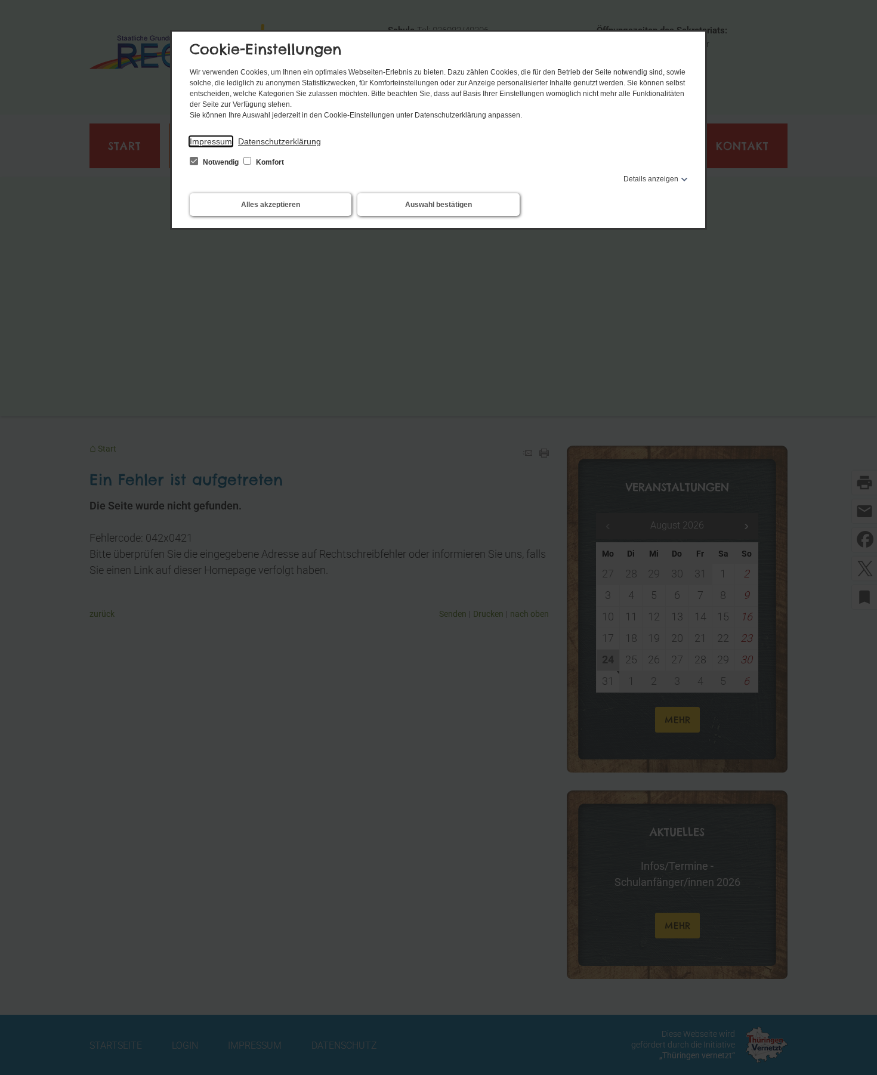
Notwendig (220, 162)
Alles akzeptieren (270, 204)
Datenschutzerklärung (279, 141)
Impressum (211, 141)
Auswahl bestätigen (438, 204)
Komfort (269, 162)
